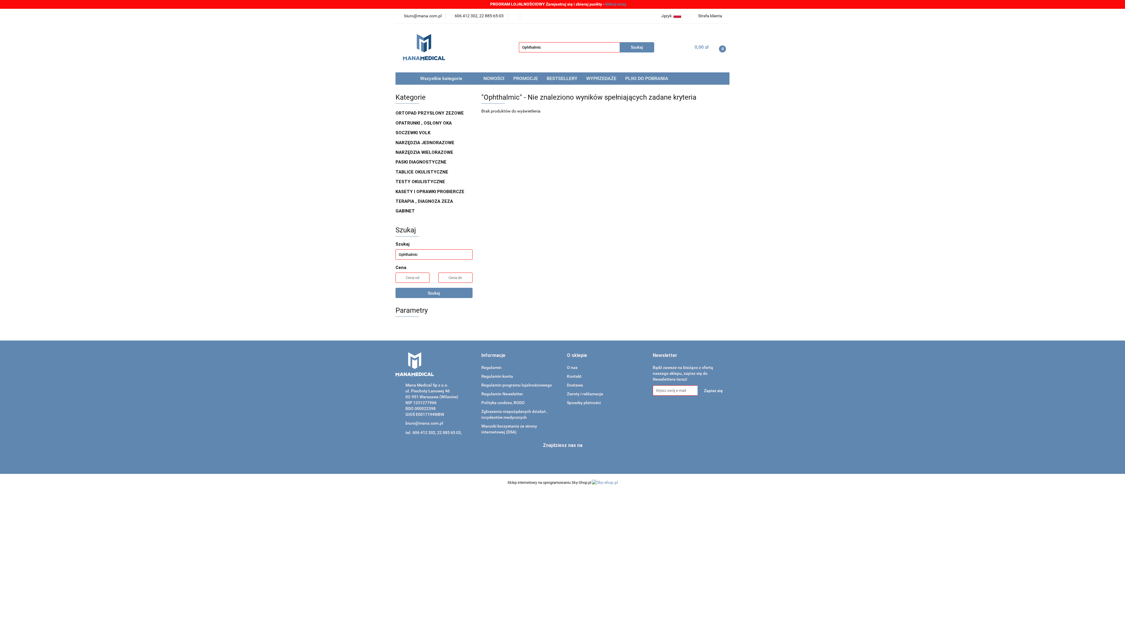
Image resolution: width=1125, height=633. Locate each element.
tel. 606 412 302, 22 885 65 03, (433, 432)
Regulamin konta (497, 376)
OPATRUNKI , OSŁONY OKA (424, 123)
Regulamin (491, 367)
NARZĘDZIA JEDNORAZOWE (426, 142)
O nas (572, 367)
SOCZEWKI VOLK (414, 132)
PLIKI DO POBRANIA (646, 78)
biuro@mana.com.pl (424, 423)
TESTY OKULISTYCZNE (421, 181)
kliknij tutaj (615, 4)
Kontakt (574, 376)
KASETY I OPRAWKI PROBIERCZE (431, 191)
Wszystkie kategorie (440, 78)
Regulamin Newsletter (502, 394)
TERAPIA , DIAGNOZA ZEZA (425, 201)
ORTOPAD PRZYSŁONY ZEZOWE (430, 113)
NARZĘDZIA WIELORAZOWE (425, 152)
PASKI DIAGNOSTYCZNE (422, 162)
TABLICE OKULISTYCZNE (422, 172)
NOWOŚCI (493, 78)
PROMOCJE (525, 78)
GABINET (406, 211)
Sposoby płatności (584, 402)
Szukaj (434, 293)
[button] (493, 355)
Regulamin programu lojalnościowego (516, 385)
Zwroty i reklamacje (585, 394)
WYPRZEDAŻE (601, 78)
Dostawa (575, 385)
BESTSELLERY (562, 78)
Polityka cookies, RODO (503, 402)
